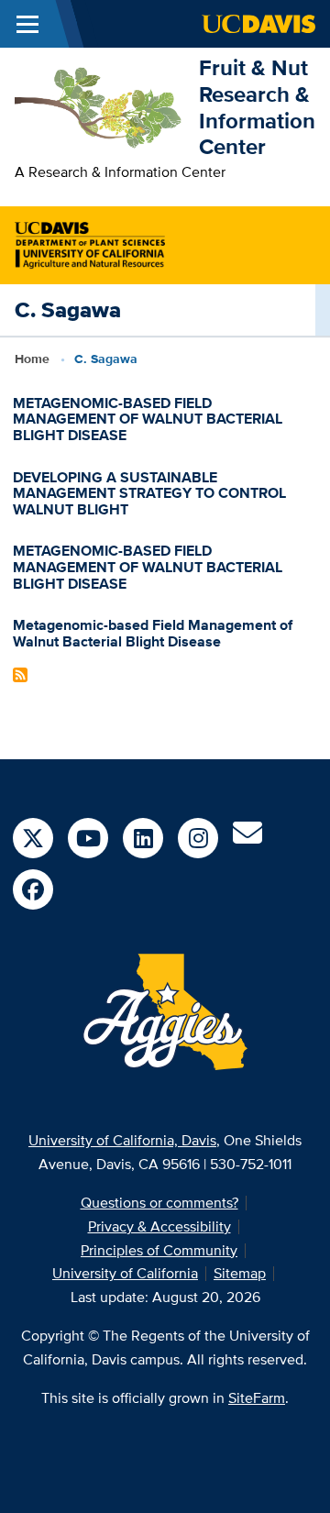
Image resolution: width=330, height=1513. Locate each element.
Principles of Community (159, 1250)
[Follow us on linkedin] (143, 838)
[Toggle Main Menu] (27, 24)
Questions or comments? (159, 1202)
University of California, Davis (122, 1140)
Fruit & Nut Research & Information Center (257, 106)
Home (32, 358)
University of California (125, 1273)
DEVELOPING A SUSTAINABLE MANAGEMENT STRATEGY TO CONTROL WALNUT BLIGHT (149, 493)
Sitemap (240, 1273)
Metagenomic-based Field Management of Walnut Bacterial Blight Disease (152, 633)
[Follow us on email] (247, 838)
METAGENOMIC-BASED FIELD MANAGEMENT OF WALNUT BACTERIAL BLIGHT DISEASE (147, 419)
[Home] (99, 105)
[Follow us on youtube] (88, 838)
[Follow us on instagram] (198, 838)
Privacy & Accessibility (159, 1226)
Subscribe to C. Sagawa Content (20, 675)
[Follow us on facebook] (33, 889)
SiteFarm (256, 1397)
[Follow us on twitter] (33, 838)
